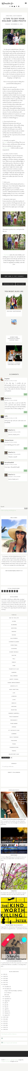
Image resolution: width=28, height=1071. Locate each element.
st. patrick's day (14, 730)
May (6, 1006)
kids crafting (14, 689)
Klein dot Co (7, 1059)
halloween (14, 675)
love (14, 699)
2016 (4, 984)
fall (14, 658)
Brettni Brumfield (9, 462)
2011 (4, 1025)
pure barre (14, 723)
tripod (5, 142)
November (7, 988)
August (6, 1000)
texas (14, 743)
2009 (4, 1029)
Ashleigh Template (14, 1059)
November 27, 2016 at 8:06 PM (14, 454)
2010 (4, 1027)
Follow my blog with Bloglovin (8, 510)
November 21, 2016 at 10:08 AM (11, 400)
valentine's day (14, 754)
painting (14, 709)
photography (17, 15)
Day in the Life (14, 617)
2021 (4, 974)
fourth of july (14, 668)
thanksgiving (14, 747)
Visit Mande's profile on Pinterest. (9, 1034)
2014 (4, 1019)
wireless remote (7, 148)
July (6, 1002)
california (14, 638)
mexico (14, 703)
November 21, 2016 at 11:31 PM (11, 418)
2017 (4, 982)
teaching (14, 740)
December (7, 986)
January (6, 1015)
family (14, 662)
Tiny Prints (6, 255)
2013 (4, 1021)
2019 (4, 978)
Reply (25, 394)
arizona (14, 628)
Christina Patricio (9, 440)
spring (14, 726)
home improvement (14, 682)
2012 (4, 1023)
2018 (4, 980)
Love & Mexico (7, 992)
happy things (14, 679)
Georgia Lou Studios (5, 1061)
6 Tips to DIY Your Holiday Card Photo (13, 990)
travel (14, 750)
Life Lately (6, 994)
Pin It (15, 276)
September (7, 998)
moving (14, 706)
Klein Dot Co (8, 398)
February (7, 1013)
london (14, 696)
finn (14, 665)
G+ (12, 276)
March (6, 1011)
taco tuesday (14, 737)
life (14, 692)
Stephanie (7, 378)
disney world (14, 651)
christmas (9, 15)
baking (14, 631)
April (6, 1009)
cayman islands (14, 641)
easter (14, 655)
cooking (14, 648)
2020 (4, 976)
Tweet (5, 276)
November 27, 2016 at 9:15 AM (11, 464)
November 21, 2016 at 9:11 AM (11, 380)
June (6, 1004)
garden (14, 672)
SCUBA (14, 621)
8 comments (21, 276)
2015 (4, 1017)
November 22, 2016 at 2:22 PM (14, 432)
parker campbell (14, 713)
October (7, 996)
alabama (14, 624)
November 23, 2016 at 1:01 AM (11, 442)
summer (14, 733)
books (14, 634)
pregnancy (14, 720)
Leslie (6, 416)
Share (9, 276)
